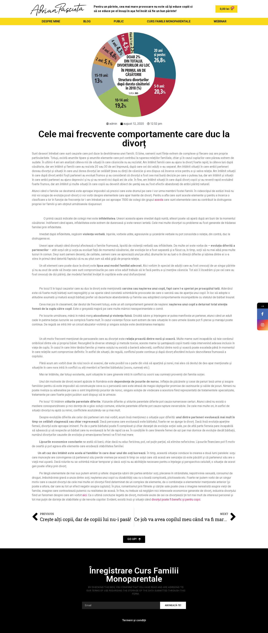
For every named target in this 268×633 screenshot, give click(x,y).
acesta (159, 199)
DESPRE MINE (51, 21)
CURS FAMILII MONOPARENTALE (169, 21)
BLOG (87, 21)
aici (84, 495)
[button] (134, 539)
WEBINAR (220, 21)
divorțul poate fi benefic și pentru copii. (176, 499)
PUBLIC (119, 21)
